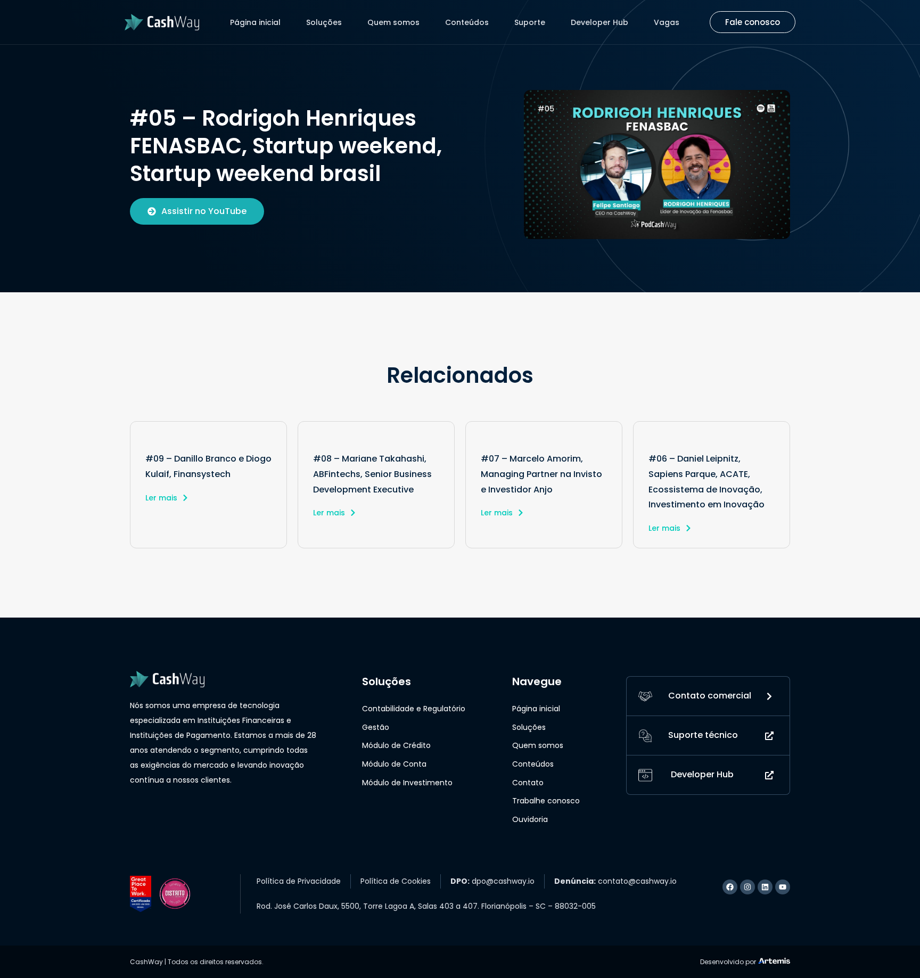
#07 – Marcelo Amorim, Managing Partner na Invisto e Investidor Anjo (541, 474)
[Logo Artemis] (774, 960)
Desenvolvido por (728, 961)
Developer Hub (599, 22)
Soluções (324, 22)
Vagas (666, 22)
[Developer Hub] (645, 775)
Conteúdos (467, 22)
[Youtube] (782, 887)
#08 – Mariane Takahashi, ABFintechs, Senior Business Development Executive (372, 474)
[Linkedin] (765, 887)
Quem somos (393, 22)
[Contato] (645, 696)
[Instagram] (747, 887)
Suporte (529, 22)
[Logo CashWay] (162, 22)
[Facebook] (729, 887)
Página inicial (255, 22)
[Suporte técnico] (645, 735)
